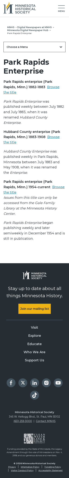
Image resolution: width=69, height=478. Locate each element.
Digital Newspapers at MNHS (34, 27)
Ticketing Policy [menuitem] (52, 467)
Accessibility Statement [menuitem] (50, 470)
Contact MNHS (46, 421)
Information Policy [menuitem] (30, 467)
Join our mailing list (34, 309)
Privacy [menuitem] (12, 467)
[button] (61, 9)
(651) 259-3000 (22, 421)
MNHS (10, 27)
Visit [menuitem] (34, 328)
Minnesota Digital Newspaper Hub (27, 30)
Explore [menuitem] (34, 336)
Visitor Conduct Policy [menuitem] (22, 470)
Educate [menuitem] (34, 344)
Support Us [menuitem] (34, 360)
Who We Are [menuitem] (34, 352)
